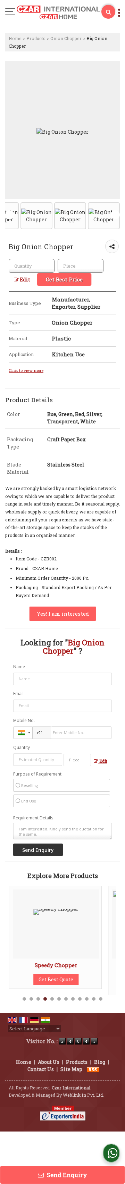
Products (35, 38)
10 (87, 999)
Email (18, 693)
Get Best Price (64, 279)
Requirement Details (33, 818)
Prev (9, 214)
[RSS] (93, 1069)
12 (100, 999)
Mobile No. (24, 720)
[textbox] (80, 266)
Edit (24, 279)
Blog (99, 1062)
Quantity (21, 747)
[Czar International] (58, 13)
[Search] (108, 12)
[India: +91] (23, 732)
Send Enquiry (66, 1175)
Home (15, 38)
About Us (48, 1062)
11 (93, 999)
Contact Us (40, 1069)
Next (115, 214)
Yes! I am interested (62, 613)
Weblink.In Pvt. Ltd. (83, 1095)
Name (19, 667)
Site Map (71, 1069)
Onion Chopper (66, 38)
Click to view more (26, 370)
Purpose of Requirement (37, 774)
